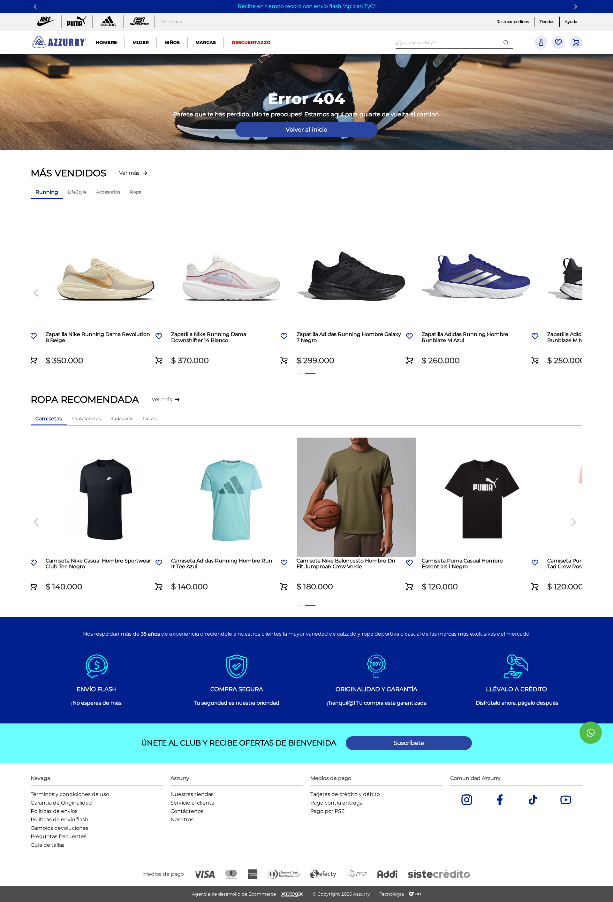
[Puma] (76, 21)
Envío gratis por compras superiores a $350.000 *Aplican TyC (305, 6)
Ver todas (171, 22)
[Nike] (46, 21)
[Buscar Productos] (507, 42)
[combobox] (454, 42)
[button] (39, 356)
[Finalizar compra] (576, 42)
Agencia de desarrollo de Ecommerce (234, 894)
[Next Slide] (576, 6)
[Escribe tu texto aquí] (138, 21)
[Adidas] (107, 21)
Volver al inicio (306, 129)
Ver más (129, 173)
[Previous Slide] (36, 6)
